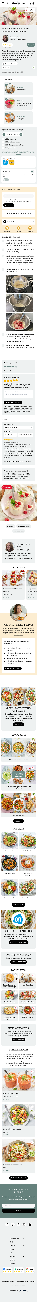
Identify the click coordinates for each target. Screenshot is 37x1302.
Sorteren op (8, 424)
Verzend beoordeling (12, 402)
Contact (32, 1281)
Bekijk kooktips (18, 1039)
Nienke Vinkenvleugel (18, 39)
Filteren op (8, 431)
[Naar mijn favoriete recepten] (30, 3)
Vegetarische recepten (23, 526)
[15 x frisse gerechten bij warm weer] (18, 696)
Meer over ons (18, 635)
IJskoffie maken (21, 90)
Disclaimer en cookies (22, 1281)
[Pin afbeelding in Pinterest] (6, 487)
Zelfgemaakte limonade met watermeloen (24, 104)
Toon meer (28, 461)
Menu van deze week (18, 962)
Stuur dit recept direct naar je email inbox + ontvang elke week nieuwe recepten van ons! (18, 200)
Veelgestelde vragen (8, 1281)
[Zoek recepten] (6, 3)
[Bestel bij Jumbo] (11, 162)
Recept (31, 45)
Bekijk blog (18, 724)
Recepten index (18, 905)
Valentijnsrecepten (18, 531)
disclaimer (18, 154)
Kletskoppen (21, 119)
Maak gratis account (12, 668)
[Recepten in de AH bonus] (18, 919)
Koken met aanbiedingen (18, 942)
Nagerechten (10, 526)
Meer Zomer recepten (18, 1177)
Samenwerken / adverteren (18, 1285)
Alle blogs (18, 821)
